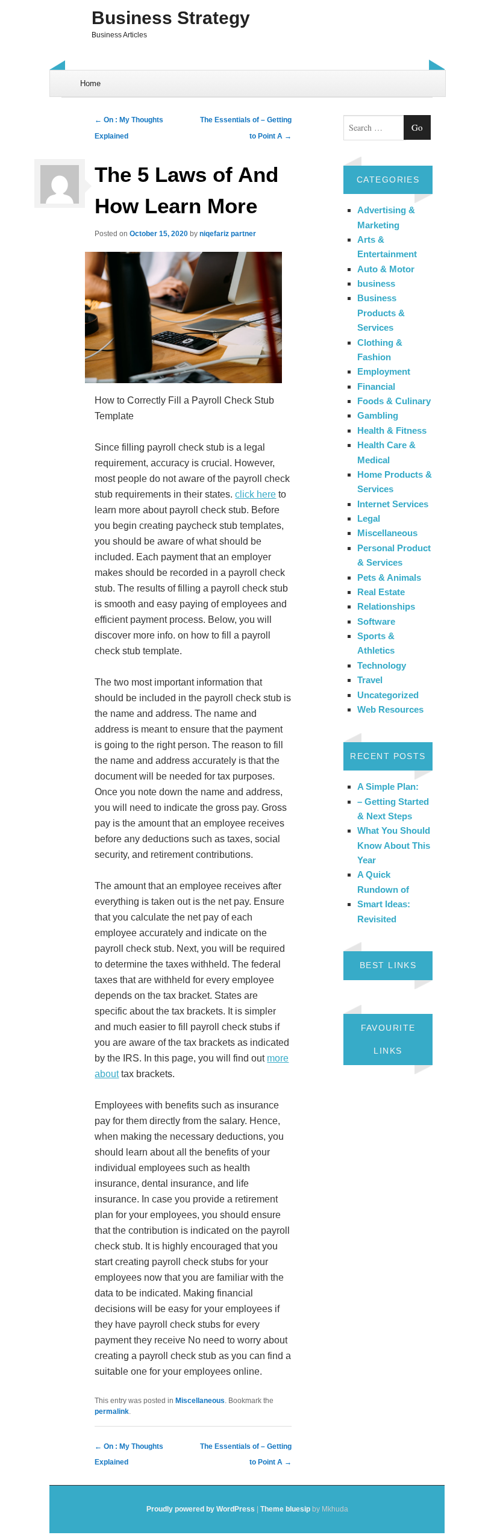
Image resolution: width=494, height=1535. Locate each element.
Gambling (377, 415)
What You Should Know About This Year (393, 845)
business (376, 283)
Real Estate (381, 592)
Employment (383, 371)
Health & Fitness (392, 430)
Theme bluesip (285, 1509)
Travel (370, 680)
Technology (381, 665)
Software (376, 621)
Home (90, 83)
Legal (368, 518)
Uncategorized (388, 695)
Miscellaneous (200, 1400)
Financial (376, 386)
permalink (112, 1411)
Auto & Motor (385, 269)
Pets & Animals (389, 577)
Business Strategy (171, 18)
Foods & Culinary (394, 401)
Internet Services (392, 504)
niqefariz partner (227, 234)
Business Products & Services (381, 313)
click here (255, 494)
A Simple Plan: (388, 786)
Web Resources (390, 709)
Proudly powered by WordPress (200, 1509)
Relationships (386, 606)
